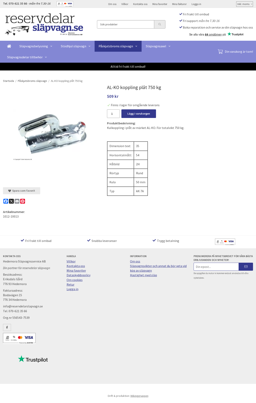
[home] (9, 46)
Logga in (196, 4)
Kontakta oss (140, 4)
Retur (70, 284)
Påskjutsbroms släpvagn (116, 46)
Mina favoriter (159, 4)
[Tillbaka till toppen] (250, 397)
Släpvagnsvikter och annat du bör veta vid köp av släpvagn (158, 268)
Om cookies (75, 280)
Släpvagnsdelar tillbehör (25, 57)
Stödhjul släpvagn (73, 46)
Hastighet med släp (143, 275)
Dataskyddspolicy (78, 275)
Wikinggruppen (139, 396)
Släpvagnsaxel (156, 46)
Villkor (124, 4)
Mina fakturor (179, 4)
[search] (159, 24)
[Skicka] (246, 266)
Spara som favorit (23, 190)
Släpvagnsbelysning (33, 46)
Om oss (112, 4)
